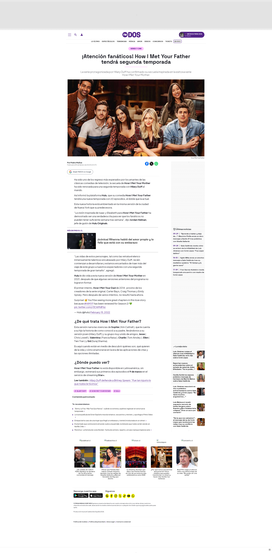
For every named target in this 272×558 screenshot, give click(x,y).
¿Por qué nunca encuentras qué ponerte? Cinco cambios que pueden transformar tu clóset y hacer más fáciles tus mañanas (161, 474)
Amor (139, 41)
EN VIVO (177, 41)
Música (132, 41)
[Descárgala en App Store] (96, 495)
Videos (147, 41)
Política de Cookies (80, 522)
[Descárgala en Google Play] (81, 495)
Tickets (168, 41)
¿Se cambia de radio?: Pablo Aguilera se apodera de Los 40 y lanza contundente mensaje (85, 472)
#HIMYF (88, 303)
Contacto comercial (123, 522)
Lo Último (95, 41)
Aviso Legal (111, 522)
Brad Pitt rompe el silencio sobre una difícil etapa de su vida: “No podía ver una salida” (187, 472)
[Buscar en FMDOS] (75, 34)
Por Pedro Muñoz (74, 162)
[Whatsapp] (133, 496)
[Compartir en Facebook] (147, 164)
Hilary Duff (81, 391)
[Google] (107, 496)
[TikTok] (124, 496)
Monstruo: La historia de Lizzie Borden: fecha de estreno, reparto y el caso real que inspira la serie (112, 430)
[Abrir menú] (70, 35)
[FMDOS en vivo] (181, 34)
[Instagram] (115, 496)
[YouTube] (128, 496)
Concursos (158, 41)
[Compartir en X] (151, 164)
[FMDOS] (131, 34)
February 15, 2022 (100, 312)
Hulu (118, 391)
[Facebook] (111, 496)
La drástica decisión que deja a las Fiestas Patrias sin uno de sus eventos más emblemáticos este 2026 (136, 472)
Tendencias (122, 41)
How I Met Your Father (101, 391)
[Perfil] (81, 34)
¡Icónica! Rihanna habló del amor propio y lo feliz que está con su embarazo (126, 241)
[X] (120, 496)
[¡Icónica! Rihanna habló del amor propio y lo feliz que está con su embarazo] (81, 241)
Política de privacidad (97, 522)
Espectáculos (108, 41)
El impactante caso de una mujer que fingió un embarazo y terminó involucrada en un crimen (109, 420)
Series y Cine (136, 49)
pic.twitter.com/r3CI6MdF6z (90, 307)
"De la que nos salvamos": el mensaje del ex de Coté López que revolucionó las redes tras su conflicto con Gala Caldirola (184, 422)
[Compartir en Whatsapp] (156, 164)
